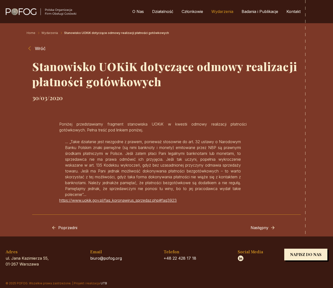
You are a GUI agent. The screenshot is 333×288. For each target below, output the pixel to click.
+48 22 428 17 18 (180, 258)
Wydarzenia (222, 11)
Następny (259, 227)
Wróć (40, 48)
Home (31, 33)
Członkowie (192, 11)
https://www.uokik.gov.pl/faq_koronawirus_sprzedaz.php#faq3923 (118, 200)
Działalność (162, 11)
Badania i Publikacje (260, 11)
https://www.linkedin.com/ (241, 258)
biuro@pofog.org (106, 258)
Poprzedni (67, 227)
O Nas (138, 11)
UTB (104, 283)
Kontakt (293, 11)
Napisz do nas (306, 254)
